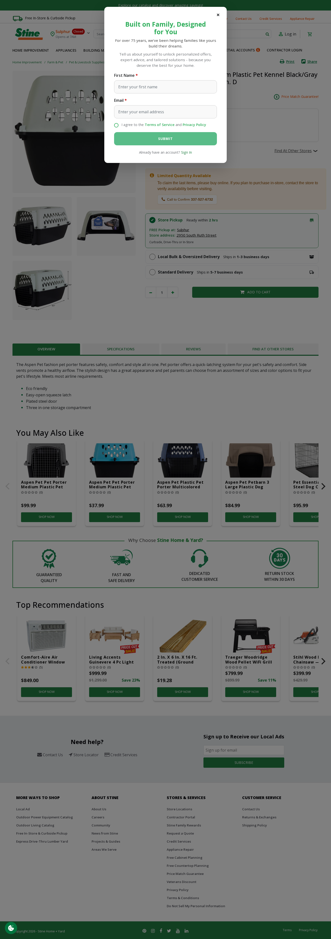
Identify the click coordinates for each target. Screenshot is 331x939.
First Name (124, 75)
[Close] (218, 15)
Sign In (186, 152)
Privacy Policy (194, 124)
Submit (165, 138)
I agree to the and (163, 124)
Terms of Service (160, 124)
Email (119, 100)
